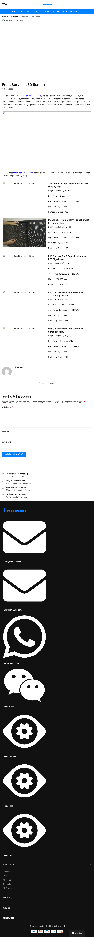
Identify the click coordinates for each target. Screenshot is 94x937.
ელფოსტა (6, 442)
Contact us (7, 884)
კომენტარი (7, 407)
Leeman (19, 367)
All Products (8, 888)
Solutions (14, 16)
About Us (7, 880)
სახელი (5, 431)
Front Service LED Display (31, 96)
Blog (5, 876)
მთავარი (5, 16)
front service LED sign (23, 173)
